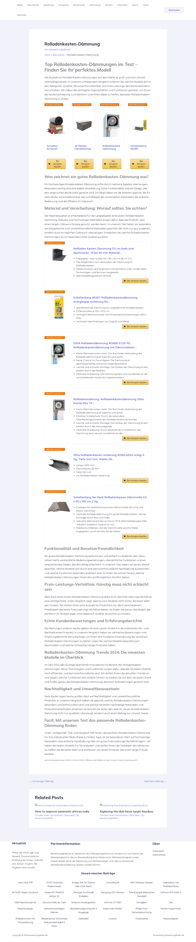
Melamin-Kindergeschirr (83, 902)
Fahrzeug (94, 5)
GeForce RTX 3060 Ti (170, 892)
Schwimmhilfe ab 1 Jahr (54, 902)
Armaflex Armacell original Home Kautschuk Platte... (55, 147)
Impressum (158, 851)
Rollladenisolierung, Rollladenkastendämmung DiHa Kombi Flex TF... (108, 401)
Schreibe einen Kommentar (49, 815)
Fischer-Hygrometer (171, 908)
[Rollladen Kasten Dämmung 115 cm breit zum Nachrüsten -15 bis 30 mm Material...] (58, 254)
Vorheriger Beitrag (41, 781)
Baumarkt (33, 5)
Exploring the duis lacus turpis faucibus (126, 811)
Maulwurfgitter (170, 918)
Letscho (112, 918)
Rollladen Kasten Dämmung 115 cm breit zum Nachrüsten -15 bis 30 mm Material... (103, 250)
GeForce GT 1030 (112, 902)
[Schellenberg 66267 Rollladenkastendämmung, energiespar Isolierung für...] (58, 307)
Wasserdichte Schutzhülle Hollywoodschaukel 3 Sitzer (54, 922)
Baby (20, 5)
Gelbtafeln (83, 918)
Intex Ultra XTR (25, 882)
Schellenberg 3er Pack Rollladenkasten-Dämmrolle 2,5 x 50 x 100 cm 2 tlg (110, 499)
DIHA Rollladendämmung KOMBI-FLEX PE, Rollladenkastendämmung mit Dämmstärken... (105, 345)
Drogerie (63, 5)
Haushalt (122, 5)
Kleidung (48, 5)
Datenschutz (159, 855)
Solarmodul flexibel (112, 908)
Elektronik (79, 5)
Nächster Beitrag (155, 781)
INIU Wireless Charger (141, 882)
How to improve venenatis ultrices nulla (62, 811)
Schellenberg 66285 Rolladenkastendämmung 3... (139, 147)
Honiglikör (142, 902)
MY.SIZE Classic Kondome (25, 892)
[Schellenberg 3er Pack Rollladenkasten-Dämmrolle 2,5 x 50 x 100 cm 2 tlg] (58, 506)
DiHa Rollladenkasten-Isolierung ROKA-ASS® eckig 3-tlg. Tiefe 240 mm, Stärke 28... (109, 457)
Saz (171, 902)
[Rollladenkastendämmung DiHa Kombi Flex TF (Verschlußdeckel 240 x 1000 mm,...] (111, 125)
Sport (135, 5)
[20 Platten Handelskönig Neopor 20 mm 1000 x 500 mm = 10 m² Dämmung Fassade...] (84, 125)
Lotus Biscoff (112, 882)
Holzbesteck (141, 918)
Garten (109, 5)
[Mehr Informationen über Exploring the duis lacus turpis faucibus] (124, 805)
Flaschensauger (25, 908)
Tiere (146, 5)
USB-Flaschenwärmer (25, 902)
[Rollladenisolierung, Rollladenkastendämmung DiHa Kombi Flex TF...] (58, 408)
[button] (174, 10)
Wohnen (22, 15)
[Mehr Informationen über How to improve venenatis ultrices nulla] (59, 805)
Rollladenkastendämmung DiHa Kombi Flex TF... (111, 147)
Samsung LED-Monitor (112, 892)
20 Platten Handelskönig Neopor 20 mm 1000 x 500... (84, 147)
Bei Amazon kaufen (57, 164)
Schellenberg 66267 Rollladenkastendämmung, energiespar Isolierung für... (105, 299)
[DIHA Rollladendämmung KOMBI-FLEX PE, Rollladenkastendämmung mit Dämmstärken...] (58, 352)
